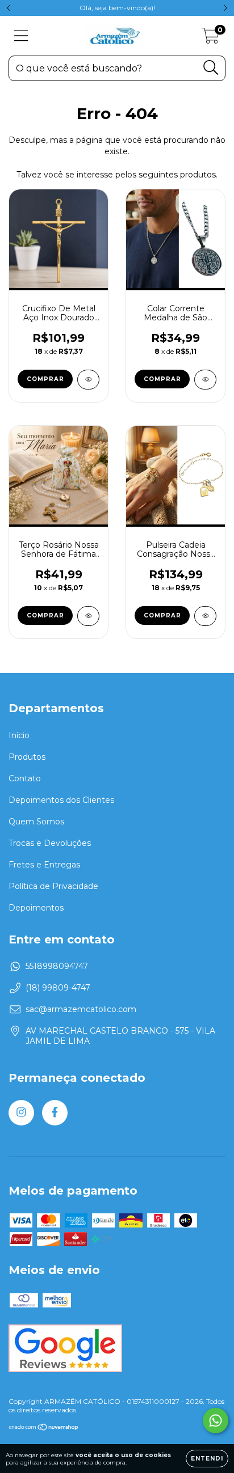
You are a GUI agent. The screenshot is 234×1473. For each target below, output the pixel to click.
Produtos (27, 757)
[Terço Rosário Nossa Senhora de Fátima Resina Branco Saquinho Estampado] (88, 616)
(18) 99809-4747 (58, 988)
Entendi (207, 1458)
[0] (210, 38)
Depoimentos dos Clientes (61, 800)
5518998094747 (57, 966)
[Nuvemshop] (44, 1428)
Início (19, 735)
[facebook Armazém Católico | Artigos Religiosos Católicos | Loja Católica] (55, 1112)
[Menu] (21, 36)
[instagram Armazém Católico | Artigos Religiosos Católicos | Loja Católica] (21, 1112)
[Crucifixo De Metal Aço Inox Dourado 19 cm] (88, 380)
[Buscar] (211, 67)
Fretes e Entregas (44, 865)
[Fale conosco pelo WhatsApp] (215, 1420)
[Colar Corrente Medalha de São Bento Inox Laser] (205, 380)
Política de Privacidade (53, 886)
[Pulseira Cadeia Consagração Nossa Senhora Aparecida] (205, 616)
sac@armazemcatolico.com (81, 1009)
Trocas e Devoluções (50, 843)
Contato (25, 778)
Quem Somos (36, 821)
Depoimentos (36, 908)
